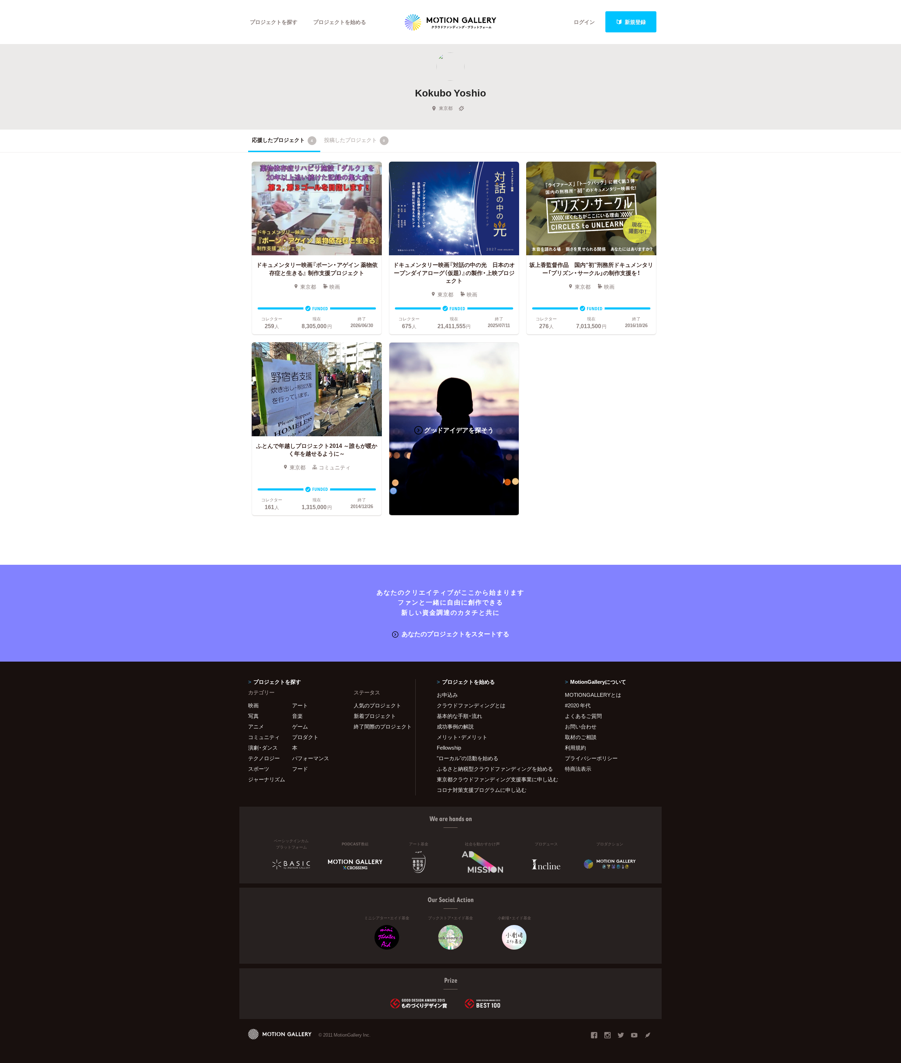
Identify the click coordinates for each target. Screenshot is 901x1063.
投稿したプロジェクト (354, 140)
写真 (253, 716)
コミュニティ (264, 737)
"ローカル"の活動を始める (467, 758)
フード (300, 769)
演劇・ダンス (263, 747)
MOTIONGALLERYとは (593, 695)
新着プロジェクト (375, 716)
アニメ (256, 726)
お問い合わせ (581, 726)
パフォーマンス (310, 758)
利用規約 (575, 747)
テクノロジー (264, 758)
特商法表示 (578, 769)
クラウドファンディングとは (471, 705)
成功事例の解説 (455, 726)
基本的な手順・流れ (459, 716)
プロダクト (305, 737)
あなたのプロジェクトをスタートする (455, 633)
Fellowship (449, 747)
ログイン (584, 22)
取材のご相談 (581, 737)
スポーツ (258, 769)
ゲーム (300, 726)
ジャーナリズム (266, 779)
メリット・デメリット (462, 737)
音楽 (297, 716)
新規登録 (635, 22)
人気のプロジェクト (377, 705)
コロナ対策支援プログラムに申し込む (482, 790)
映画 (253, 705)
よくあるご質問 (583, 716)
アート (300, 705)
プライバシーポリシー (591, 758)
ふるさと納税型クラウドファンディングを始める (492, 769)
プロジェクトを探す (273, 22)
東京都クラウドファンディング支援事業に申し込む (492, 779)
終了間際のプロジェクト (380, 726)
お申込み (447, 695)
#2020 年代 (578, 705)
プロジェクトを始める (339, 22)
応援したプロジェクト (282, 140)
